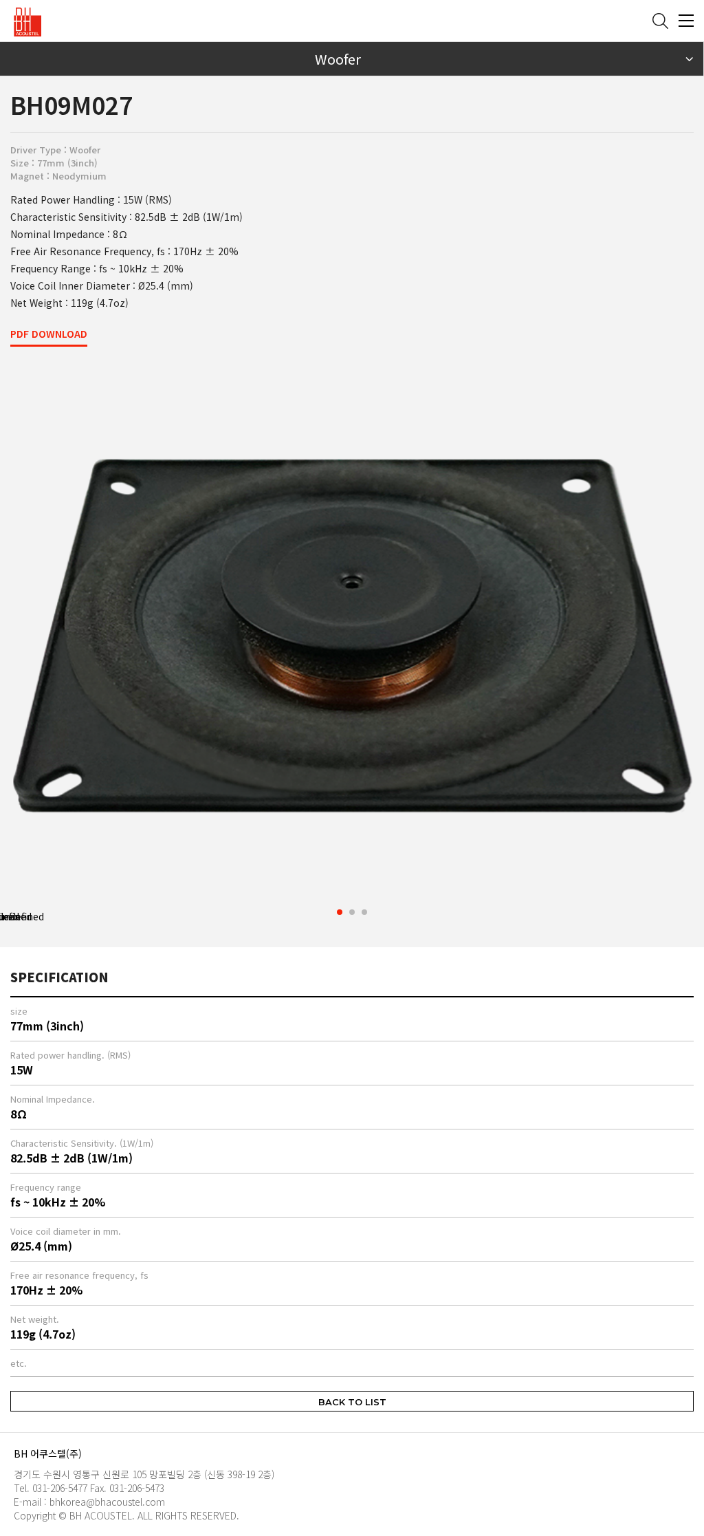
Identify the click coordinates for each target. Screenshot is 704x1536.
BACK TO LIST (352, 1401)
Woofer (338, 59)
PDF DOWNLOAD (48, 333)
